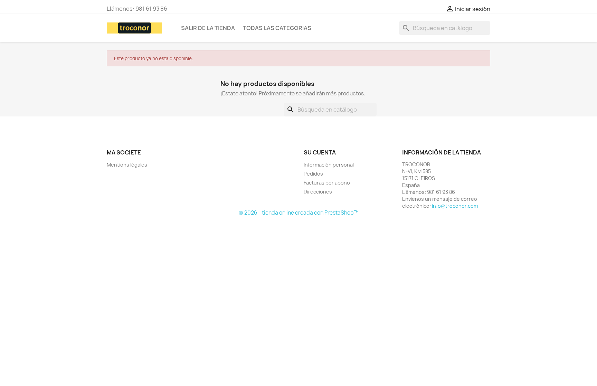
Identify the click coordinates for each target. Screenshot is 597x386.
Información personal (329, 164)
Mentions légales (127, 164)
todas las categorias (277, 28)
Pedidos (313, 173)
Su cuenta (320, 152)
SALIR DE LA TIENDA (208, 28)
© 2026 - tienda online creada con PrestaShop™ (299, 212)
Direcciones (318, 191)
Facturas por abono (327, 182)
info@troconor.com (455, 206)
